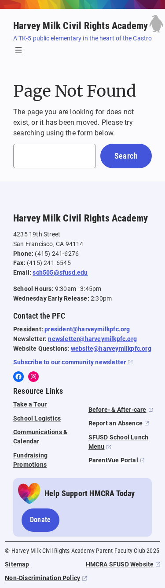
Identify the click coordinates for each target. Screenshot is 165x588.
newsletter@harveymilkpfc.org (92, 339)
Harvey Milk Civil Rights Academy (80, 25)
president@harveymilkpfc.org (87, 329)
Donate (40, 519)
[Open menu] (18, 50)
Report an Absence (115, 423)
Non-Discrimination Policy (42, 578)
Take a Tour (30, 404)
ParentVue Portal (113, 460)
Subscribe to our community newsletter (69, 362)
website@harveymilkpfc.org (111, 348)
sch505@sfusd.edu (60, 272)
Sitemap (17, 564)
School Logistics (37, 418)
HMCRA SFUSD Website (120, 564)
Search (126, 155)
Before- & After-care (117, 410)
